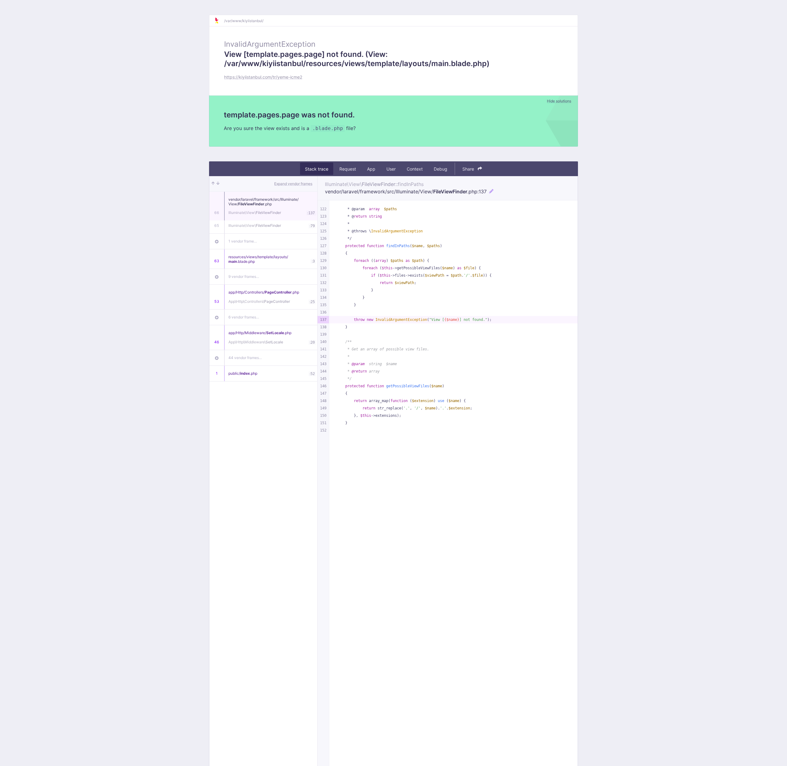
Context (415, 169)
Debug (440, 169)
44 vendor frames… (245, 357)
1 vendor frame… (242, 241)
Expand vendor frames (293, 183)
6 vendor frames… (243, 317)
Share (468, 169)
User (391, 169)
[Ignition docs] (219, 21)
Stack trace (316, 169)
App (371, 169)
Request (347, 169)
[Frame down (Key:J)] (218, 184)
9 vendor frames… (243, 276)
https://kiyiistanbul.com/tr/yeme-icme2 (263, 77)
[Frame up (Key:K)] (213, 184)
